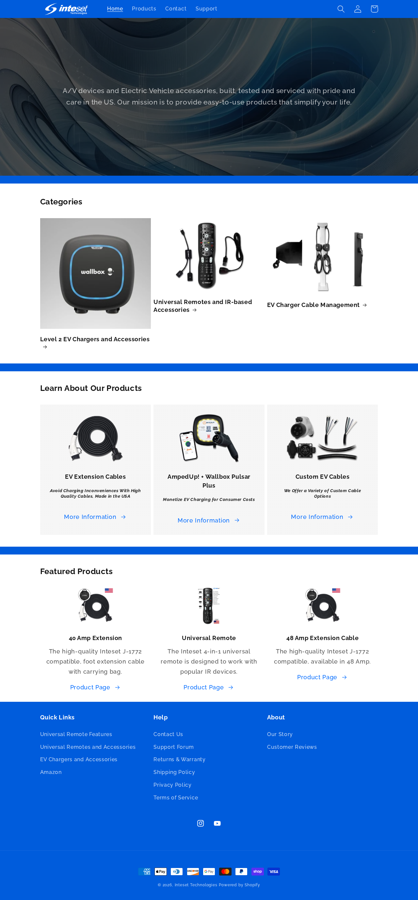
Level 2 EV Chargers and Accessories (95, 339)
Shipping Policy (174, 772)
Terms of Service (175, 798)
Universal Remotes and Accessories (88, 747)
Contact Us (168, 734)
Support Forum (173, 747)
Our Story (280, 734)
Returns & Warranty (179, 759)
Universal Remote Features (76, 734)
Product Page (90, 687)
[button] (341, 9)
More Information (90, 516)
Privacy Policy (172, 785)
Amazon (51, 772)
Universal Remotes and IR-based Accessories (202, 305)
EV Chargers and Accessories (79, 759)
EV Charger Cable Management (313, 304)
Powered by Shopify (239, 885)
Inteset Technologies (196, 885)
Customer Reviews (292, 747)
